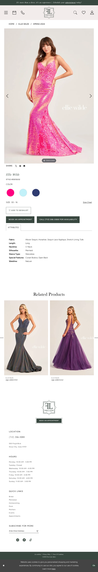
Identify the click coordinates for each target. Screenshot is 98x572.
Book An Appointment (20, 220)
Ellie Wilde (23, 24)
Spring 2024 (39, 24)
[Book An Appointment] (14, 13)
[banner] (49, 13)
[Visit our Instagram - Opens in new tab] (17, 539)
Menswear (13, 500)
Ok (94, 566)
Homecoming (14, 503)
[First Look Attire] (49, 407)
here (53, 569)
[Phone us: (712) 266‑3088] (23, 13)
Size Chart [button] (87, 202)
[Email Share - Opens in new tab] (24, 166)
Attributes (13, 228)
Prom (11, 506)
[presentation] (26, 337)
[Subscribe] (36, 531)
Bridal (11, 496)
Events (11, 513)
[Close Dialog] (3, 566)
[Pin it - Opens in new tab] (20, 166)
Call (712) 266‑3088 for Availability (58, 220)
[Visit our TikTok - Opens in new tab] (30, 539)
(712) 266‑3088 (17, 437)
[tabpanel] (49, 95)
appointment (70, 2)
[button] (6, 13)
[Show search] (75, 13)
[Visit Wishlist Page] (83, 13)
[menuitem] (6, 13)
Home (11, 24)
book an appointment (49, 420)
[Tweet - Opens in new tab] (16, 166)
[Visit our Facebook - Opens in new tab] (24, 539)
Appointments (14, 516)
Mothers (12, 509)
